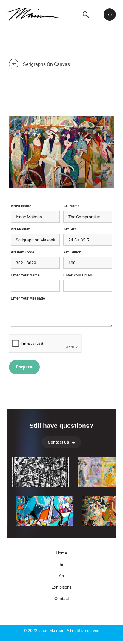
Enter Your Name (25, 275)
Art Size (70, 229)
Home (61, 553)
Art (61, 575)
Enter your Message (28, 298)
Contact (61, 598)
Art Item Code (22, 252)
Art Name (71, 206)
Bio (61, 564)
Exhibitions (61, 587)
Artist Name (21, 206)
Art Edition (72, 252)
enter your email (77, 275)
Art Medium (20, 229)
